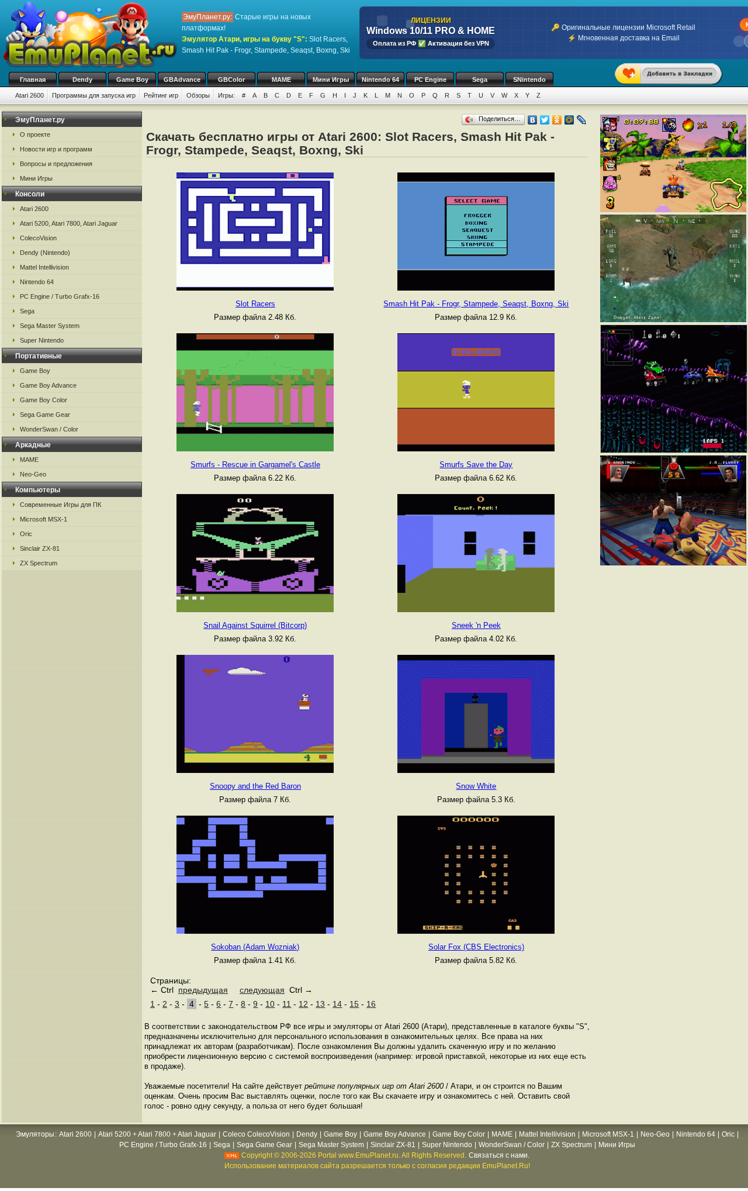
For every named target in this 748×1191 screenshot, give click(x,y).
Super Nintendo (42, 340)
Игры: (226, 95)
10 (270, 1004)
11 (286, 1004)
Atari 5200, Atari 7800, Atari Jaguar (68, 223)
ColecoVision (38, 237)
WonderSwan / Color (49, 429)
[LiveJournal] (582, 119)
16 (371, 1004)
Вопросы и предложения (56, 163)
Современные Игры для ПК (60, 504)
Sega (479, 79)
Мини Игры (331, 79)
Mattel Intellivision (44, 267)
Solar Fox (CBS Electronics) (476, 947)
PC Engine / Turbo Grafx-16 (59, 296)
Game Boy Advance (48, 385)
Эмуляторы (35, 1134)
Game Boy (132, 79)
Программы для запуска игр (94, 95)
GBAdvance (182, 79)
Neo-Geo (33, 474)
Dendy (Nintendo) (45, 252)
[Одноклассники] (557, 119)
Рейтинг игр (161, 95)
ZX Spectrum (38, 563)
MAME (281, 79)
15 (354, 1004)
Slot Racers (255, 303)
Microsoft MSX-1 (43, 519)
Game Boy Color (43, 399)
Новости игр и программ (56, 149)
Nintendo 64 (380, 79)
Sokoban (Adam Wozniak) (255, 947)
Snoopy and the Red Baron (255, 786)
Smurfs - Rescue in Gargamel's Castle (255, 464)
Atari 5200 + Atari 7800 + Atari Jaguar (157, 1134)
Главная (33, 79)
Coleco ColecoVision (256, 1134)
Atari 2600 (29, 95)
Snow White (476, 786)
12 (303, 1004)
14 (337, 1004)
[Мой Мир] (569, 119)
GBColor (231, 79)
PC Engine (430, 79)
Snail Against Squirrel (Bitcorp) (255, 625)
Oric (26, 533)
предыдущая (203, 990)
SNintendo (529, 79)
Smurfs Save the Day (475, 464)
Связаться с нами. (499, 1155)
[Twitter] (545, 119)
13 (320, 1004)
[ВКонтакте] (533, 119)
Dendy (82, 79)
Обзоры (198, 95)
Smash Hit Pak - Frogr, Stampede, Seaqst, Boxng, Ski (476, 303)
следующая (262, 990)
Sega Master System (49, 325)
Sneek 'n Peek (476, 625)
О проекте (35, 134)
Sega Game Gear (45, 414)
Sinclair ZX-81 (40, 548)
